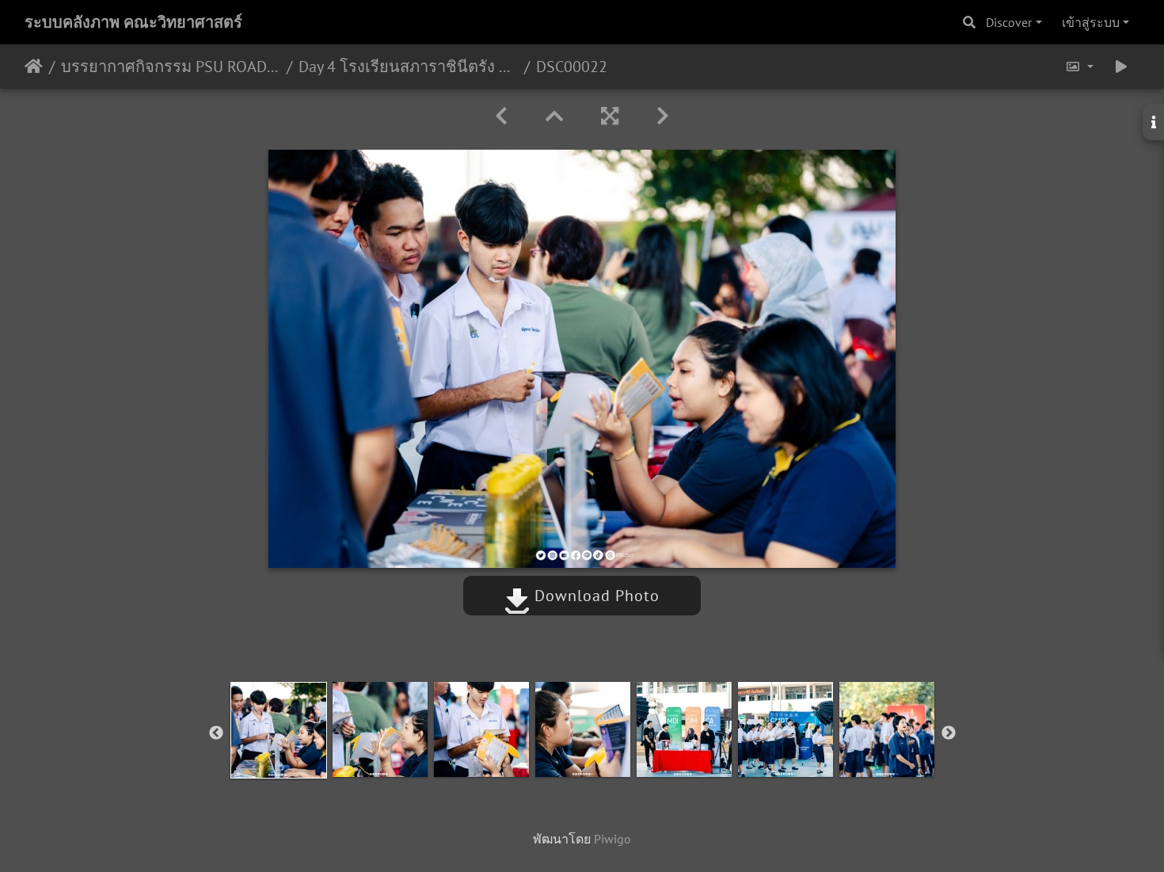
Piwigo (612, 839)
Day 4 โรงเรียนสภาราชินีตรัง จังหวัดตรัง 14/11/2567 (408, 66)
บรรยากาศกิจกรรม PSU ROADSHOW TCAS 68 (170, 66)
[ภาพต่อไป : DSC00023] (662, 116)
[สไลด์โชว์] (1121, 66)
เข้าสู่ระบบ (1091, 22)
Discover (1009, 22)
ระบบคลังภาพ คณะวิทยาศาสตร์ (133, 22)
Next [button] (949, 733)
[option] (278, 730)
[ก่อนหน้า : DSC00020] (501, 116)
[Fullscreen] (609, 116)
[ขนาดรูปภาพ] (1079, 66)
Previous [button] (216, 733)
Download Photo (595, 595)
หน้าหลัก (34, 66)
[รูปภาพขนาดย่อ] (554, 116)
